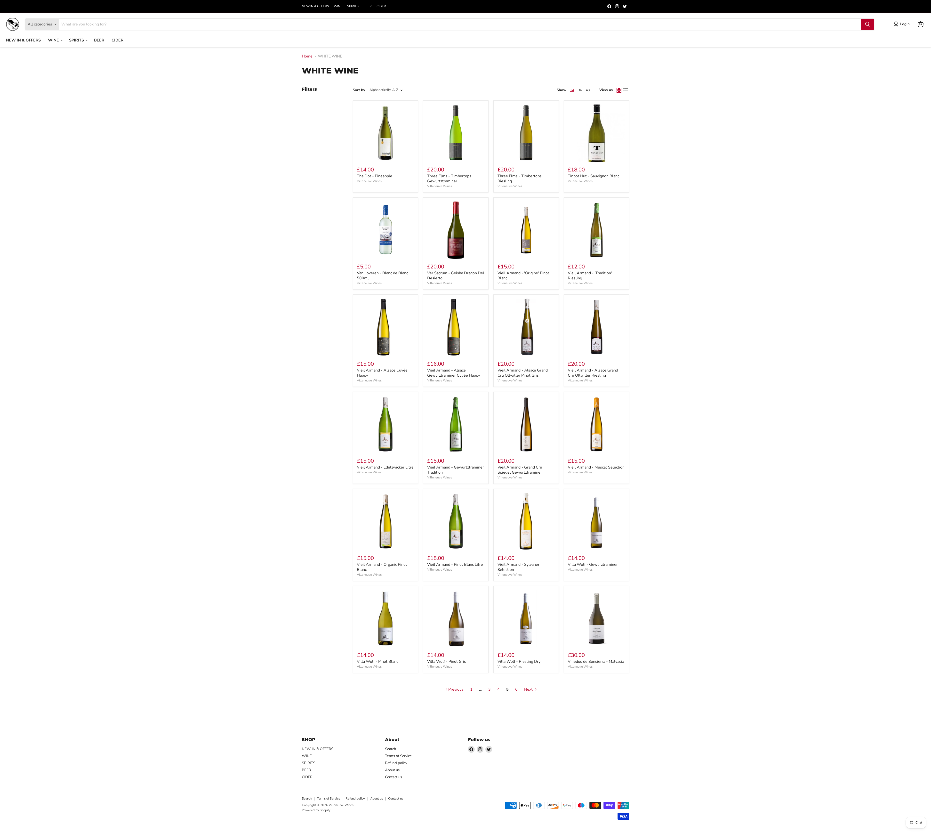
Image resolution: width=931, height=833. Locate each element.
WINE (338, 6)
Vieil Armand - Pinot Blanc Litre (455, 564)
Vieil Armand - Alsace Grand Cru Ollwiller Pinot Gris (523, 373)
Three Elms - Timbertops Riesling (520, 178)
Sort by (359, 90)
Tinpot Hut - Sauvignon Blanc (593, 176)
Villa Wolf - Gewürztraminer (593, 564)
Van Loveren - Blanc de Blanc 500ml (382, 275)
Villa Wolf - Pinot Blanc (377, 661)
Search (390, 748)
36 (580, 90)
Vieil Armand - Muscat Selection (596, 467)
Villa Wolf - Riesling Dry (519, 661)
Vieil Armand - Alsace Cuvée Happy (382, 373)
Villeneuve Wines (369, 181)
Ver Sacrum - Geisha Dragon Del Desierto (455, 275)
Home (307, 56)
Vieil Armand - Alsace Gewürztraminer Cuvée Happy (453, 373)
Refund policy (396, 762)
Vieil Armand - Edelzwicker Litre (385, 467)
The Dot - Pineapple (374, 176)
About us (392, 770)
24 (572, 90)
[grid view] (619, 90)
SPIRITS (353, 6)
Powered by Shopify (316, 810)
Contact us (393, 777)
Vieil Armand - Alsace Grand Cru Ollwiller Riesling (593, 373)
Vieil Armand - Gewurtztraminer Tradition (455, 470)
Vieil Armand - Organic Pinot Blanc (382, 567)
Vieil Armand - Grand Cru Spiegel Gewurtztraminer (520, 470)
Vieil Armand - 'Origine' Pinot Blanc (523, 275)
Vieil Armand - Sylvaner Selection (518, 567)
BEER (367, 6)
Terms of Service (398, 755)
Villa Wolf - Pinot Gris (446, 661)
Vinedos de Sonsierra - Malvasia (596, 661)
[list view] (625, 90)
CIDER (381, 6)
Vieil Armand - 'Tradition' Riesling (590, 275)
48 (588, 90)
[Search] (867, 24)
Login (905, 24)
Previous (455, 689)
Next (529, 689)
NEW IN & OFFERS (315, 6)
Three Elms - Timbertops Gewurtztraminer (449, 178)
